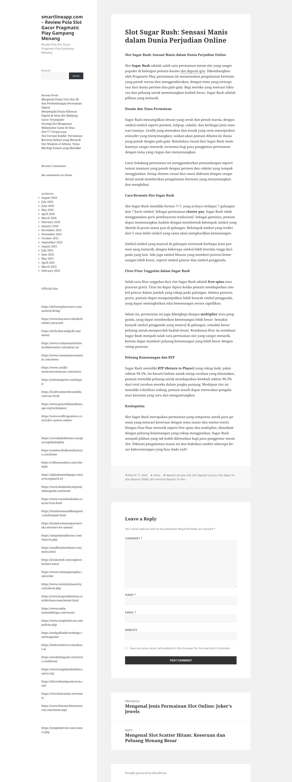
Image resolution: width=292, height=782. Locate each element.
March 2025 (49, 266)
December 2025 (51, 230)
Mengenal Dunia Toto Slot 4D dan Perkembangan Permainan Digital (61, 103)
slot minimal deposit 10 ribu (167, 479)
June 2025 (47, 254)
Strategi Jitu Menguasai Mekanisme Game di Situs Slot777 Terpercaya (58, 128)
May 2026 (47, 210)
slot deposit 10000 (136, 479)
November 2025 (51, 234)
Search (45, 70)
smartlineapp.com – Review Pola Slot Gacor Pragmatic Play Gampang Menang (62, 27)
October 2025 (50, 238)
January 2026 (49, 226)
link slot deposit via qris (202, 475)
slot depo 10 (226, 475)
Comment (133, 538)
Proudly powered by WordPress (145, 773)
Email (130, 612)
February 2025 (50, 271)
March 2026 (49, 218)
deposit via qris (176, 475)
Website (131, 630)
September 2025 (52, 242)
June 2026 (47, 206)
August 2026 (49, 198)
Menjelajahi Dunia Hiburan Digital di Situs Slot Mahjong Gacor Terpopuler (59, 115)
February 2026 (50, 222)
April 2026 (48, 214)
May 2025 (47, 258)
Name (130, 595)
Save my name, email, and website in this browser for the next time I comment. (180, 648)
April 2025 (48, 262)
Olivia (156, 475)
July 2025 (47, 250)
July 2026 (47, 202)
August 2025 (49, 246)
